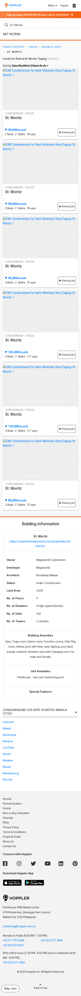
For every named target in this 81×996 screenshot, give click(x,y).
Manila (7, 754)
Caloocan (8, 722)
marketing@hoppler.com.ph (19, 926)
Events (7, 808)
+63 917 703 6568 (13, 940)
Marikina (8, 741)
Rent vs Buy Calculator (16, 813)
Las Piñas (8, 747)
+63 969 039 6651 (13, 945)
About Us (8, 841)
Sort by (25, 65)
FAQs (6, 822)
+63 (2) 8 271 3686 (51, 940)
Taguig (33, 47)
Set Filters (11, 34)
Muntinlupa (9, 734)
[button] (8, 89)
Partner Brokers (12, 803)
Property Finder (12, 836)
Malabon (8, 760)
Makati (7, 728)
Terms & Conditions (14, 832)
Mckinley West (51, 47)
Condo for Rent (13, 47)
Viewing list (68, 132)
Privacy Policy (11, 827)
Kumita (7, 798)
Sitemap (8, 817)
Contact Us (9, 846)
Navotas (8, 779)
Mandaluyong (11, 773)
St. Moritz (13, 118)
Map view (10, 988)
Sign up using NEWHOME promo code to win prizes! (38, 15)
